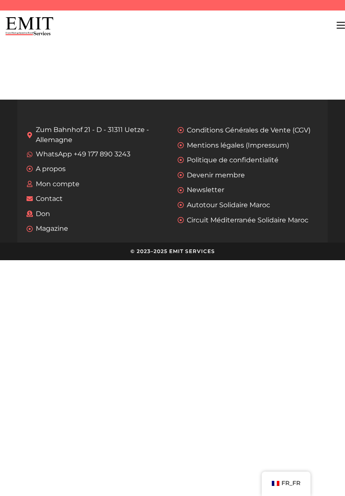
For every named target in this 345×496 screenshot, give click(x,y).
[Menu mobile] (341, 25)
